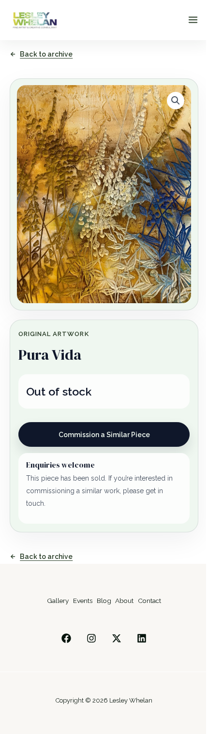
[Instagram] (91, 638)
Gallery (58, 600)
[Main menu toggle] (193, 20)
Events (82, 600)
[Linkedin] (142, 638)
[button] (175, 100)
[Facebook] (66, 638)
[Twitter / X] (116, 638)
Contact (149, 600)
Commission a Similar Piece (104, 435)
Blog (104, 600)
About (124, 600)
